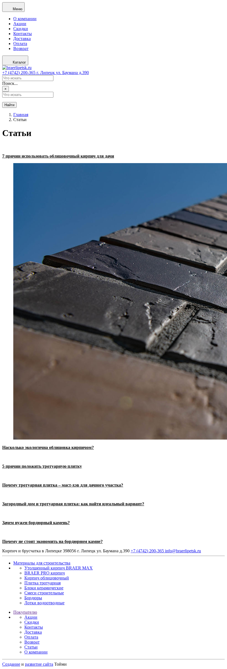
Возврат (21, 48)
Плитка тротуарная (42, 583)
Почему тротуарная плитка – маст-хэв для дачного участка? (62, 485)
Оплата (20, 43)
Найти (9, 105)
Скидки (20, 28)
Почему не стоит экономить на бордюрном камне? (52, 541)
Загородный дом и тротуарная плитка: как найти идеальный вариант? (73, 503)
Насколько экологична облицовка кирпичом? (48, 447)
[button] (13, 7)
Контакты (22, 33)
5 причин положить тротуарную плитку (42, 466)
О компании (25, 18)
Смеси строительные (44, 592)
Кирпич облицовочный (46, 578)
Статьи (31, 647)
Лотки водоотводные (44, 602)
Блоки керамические (43, 588)
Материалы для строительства (41, 563)
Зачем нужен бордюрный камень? (36, 522)
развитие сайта (39, 664)
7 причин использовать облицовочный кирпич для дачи (58, 156)
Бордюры (33, 597)
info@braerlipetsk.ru (183, 550)
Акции (19, 23)
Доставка (22, 38)
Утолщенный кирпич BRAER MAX (58, 568)
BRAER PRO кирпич (44, 573)
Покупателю (25, 612)
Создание (11, 664)
